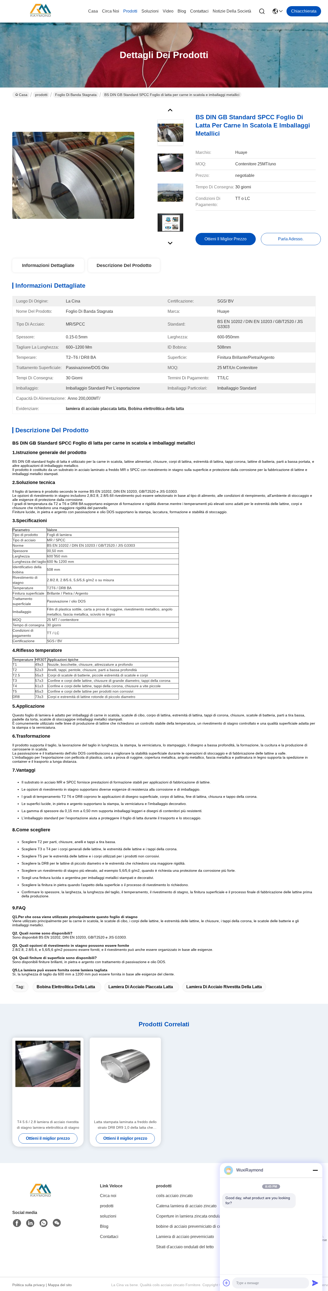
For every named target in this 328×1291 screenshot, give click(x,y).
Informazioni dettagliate (48, 265)
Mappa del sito (60, 1285)
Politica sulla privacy (28, 1285)
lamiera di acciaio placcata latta (140, 987)
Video (168, 11)
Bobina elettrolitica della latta (66, 987)
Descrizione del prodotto (124, 265)
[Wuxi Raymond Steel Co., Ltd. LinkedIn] (30, 1223)
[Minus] (315, 1170)
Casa (93, 11)
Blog (182, 11)
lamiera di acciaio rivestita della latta (224, 987)
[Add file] (226, 1282)
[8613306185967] (43, 1223)
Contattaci (199, 11)
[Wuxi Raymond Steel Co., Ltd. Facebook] (17, 1223)
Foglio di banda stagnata (76, 95)
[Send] (315, 1282)
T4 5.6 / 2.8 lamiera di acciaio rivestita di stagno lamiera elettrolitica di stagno (48, 1124)
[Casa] (40, 1197)
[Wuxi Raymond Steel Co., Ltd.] (40, 11)
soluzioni (150, 11)
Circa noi (110, 11)
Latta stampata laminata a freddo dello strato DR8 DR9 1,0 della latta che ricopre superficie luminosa (125, 1125)
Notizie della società (232, 11)
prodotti (130, 11)
